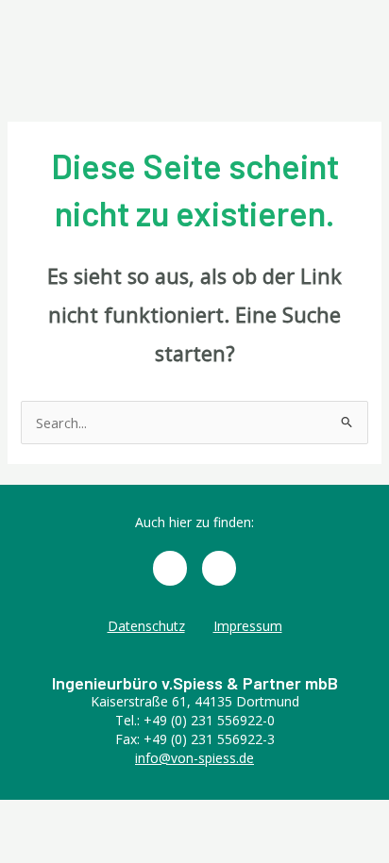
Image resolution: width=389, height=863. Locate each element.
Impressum (247, 626)
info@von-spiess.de (194, 758)
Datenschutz (146, 626)
